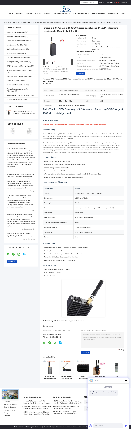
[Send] (126, 425)
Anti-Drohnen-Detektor (15, 45)
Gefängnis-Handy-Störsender (17, 62)
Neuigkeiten (113, 14)
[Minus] (126, 380)
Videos (29, 14)
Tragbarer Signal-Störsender (17, 58)
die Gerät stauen (79, 321)
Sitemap (7, 416)
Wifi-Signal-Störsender (15, 53)
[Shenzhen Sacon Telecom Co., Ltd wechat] (20, 254)
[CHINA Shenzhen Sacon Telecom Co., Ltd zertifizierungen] (12, 131)
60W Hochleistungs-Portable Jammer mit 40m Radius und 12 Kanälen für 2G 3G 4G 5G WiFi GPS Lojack (68, 402)
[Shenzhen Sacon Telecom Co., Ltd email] (9, 254)
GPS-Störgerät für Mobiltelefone (31, 22)
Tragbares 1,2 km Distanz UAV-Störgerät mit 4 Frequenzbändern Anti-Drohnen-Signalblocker (37, 408)
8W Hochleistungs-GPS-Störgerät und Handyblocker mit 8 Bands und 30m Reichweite (116, 377)
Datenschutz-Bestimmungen (24, 427)
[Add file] (90, 425)
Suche (100, 2)
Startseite (7, 22)
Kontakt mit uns (98, 14)
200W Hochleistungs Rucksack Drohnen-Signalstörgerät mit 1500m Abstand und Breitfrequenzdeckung (37, 413)
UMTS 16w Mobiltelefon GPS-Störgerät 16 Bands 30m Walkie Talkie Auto (23, 113)
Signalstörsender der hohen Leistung (20, 70)
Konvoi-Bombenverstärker (16, 85)
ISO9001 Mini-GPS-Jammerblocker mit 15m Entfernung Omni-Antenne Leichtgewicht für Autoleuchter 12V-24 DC (100, 377)
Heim (11, 14)
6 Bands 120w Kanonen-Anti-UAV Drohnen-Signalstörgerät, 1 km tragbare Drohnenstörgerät (37, 402)
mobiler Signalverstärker (15, 100)
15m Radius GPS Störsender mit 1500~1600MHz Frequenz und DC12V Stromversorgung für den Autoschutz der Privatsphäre (66, 377)
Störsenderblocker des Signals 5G (19, 95)
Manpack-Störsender (14, 81)
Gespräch (110, 2)
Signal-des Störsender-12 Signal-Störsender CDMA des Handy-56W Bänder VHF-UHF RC (65, 413)
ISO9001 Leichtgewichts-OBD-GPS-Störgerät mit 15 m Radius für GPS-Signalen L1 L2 (83, 377)
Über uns (47, 14)
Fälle (123, 14)
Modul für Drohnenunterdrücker (18, 41)
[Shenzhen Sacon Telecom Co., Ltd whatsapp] (14, 254)
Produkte (19, 14)
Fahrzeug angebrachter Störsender (19, 76)
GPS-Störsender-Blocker (62, 321)
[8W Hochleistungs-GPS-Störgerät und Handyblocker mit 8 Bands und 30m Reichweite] (116, 367)
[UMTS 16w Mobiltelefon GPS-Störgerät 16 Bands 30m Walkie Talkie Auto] (8, 112)
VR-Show (38, 14)
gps (71, 321)
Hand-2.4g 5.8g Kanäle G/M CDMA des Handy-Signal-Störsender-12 (66, 407)
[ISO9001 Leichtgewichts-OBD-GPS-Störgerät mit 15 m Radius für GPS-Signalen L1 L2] (83, 367)
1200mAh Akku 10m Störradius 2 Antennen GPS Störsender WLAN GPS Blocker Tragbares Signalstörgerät (50, 377)
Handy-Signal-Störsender (16, 32)
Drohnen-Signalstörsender (16, 49)
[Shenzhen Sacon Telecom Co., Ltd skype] (25, 254)
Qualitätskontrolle (81, 14)
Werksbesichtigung (62, 14)
